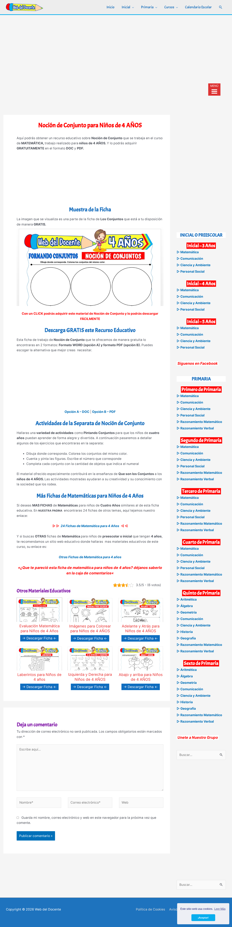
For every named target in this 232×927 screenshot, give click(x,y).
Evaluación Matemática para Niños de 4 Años (39, 628)
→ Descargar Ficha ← (39, 638)
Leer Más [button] (220, 908)
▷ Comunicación (190, 259)
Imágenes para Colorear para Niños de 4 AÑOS (90, 628)
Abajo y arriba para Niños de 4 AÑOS (141, 677)
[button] (221, 7)
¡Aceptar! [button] (203, 917)
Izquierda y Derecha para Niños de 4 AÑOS (90, 677)
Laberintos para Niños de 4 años (39, 677)
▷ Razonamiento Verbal (195, 428)
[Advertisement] (116, 40)
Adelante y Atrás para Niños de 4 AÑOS (140, 628)
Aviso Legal (178, 909)
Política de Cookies (150, 909)
